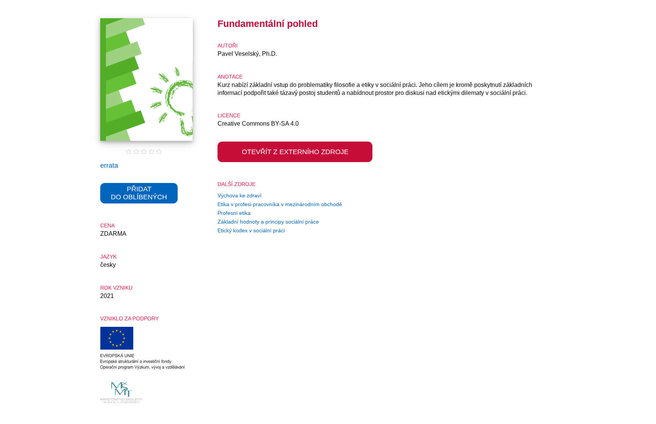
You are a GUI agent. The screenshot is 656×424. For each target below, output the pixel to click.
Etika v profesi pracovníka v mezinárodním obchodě (280, 204)
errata (109, 165)
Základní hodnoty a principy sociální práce (268, 222)
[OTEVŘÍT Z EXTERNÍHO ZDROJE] (295, 167)
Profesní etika (234, 213)
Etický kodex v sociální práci (251, 230)
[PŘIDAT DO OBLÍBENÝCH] (139, 209)
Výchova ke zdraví (240, 195)
